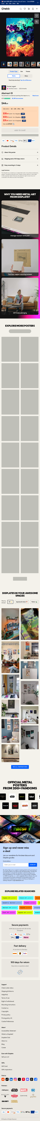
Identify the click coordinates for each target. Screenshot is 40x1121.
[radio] (13, 71)
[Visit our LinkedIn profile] (11, 1079)
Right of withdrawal (7, 1001)
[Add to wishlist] (36, 16)
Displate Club (5, 1037)
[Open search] (21, 9)
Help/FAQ (4, 994)
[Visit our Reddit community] (2, 1079)
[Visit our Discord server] (27, 1079)
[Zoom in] (36, 21)
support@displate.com (18, 880)
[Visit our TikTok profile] (7, 1079)
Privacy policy (26, 871)
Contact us (4, 1008)
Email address (7, 861)
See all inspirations (20, 767)
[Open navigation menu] (37, 9)
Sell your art (5, 1057)
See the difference (25, 80)
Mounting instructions (8, 1005)
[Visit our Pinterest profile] (23, 1079)
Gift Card (4, 1066)
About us (4, 1041)
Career (3, 1047)
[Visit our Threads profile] (31, 1079)
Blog (2, 1044)
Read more (36, 95)
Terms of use (5, 998)
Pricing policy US (6, 1018)
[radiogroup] (20, 71)
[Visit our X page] (19, 1079)
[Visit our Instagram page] (15, 1079)
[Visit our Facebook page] (35, 1079)
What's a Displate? (7, 1034)
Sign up (33, 865)
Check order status (7, 988)
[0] (25, 9)
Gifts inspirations (6, 1069)
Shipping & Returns (7, 991)
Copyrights (4, 1011)
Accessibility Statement (8, 1031)
